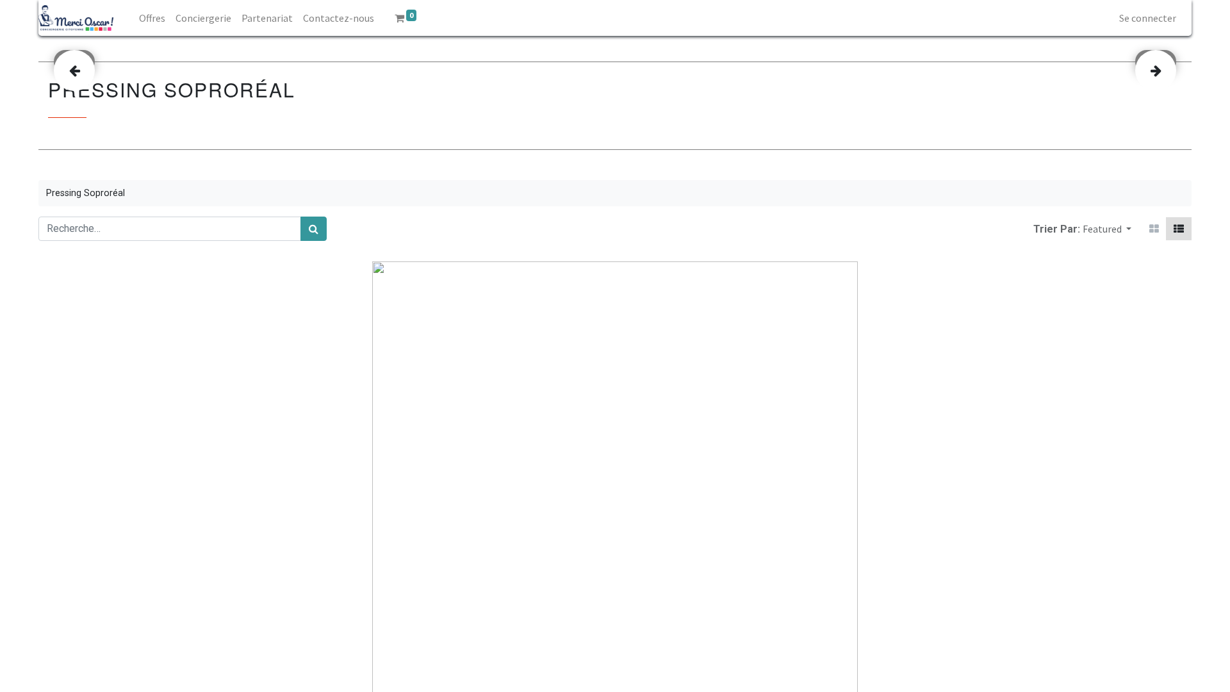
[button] (1107, 228)
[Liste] (1179, 228)
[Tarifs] (1154, 228)
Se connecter (1147, 18)
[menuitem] (152, 18)
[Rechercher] (313, 229)
